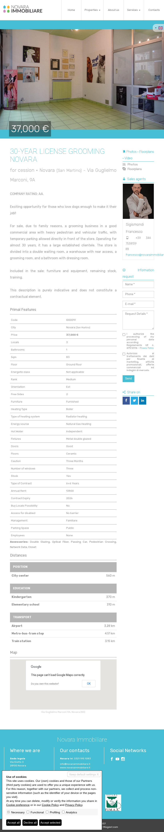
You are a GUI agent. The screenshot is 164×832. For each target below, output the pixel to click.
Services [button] (132, 9)
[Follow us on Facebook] (112, 759)
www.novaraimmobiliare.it (75, 767)
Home (71, 9)
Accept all (13, 822)
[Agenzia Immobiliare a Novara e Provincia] (22, 9)
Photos (132, 164)
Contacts (154, 9)
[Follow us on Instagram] (123, 759)
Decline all (30, 822)
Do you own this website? (45, 683)
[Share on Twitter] (134, 401)
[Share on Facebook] (126, 401)
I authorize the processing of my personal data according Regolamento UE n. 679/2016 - (140, 340)
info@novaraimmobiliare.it (75, 764)
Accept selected (50, 822)
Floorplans (134, 169)
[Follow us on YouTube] (117, 759)
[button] (8, 79)
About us (113, 9)
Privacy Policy (147, 348)
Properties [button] (91, 9)
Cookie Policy (50, 805)
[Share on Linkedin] (142, 401)
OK (89, 683)
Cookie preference (18, 805)
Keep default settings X (84, 774)
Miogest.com (110, 827)
